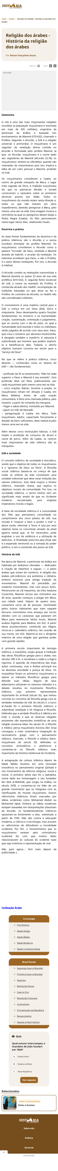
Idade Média (23, 937)
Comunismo (23, 1004)
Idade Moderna (25, 943)
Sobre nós (29, 1128)
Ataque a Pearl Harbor (28, 1022)
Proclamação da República (30, 1010)
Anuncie (29, 1147)
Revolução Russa (25, 986)
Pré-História (23, 925)
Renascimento (24, 1016)
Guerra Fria (23, 992)
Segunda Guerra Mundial (30, 968)
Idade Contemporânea (28, 949)
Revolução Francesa (27, 998)
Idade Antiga (23, 931)
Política (29, 1137)
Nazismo (21, 980)
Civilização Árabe (12, 907)
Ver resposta (29, 1080)
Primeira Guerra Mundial (29, 974)
